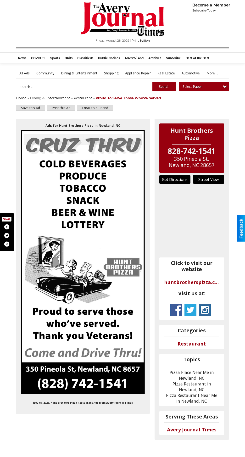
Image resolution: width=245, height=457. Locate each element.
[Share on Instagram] (7, 244)
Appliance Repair (138, 73)
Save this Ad (30, 108)
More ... (212, 73)
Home (21, 98)
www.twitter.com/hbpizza (190, 310)
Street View (208, 179)
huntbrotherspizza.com (192, 282)
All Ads (24, 73)
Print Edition (141, 40)
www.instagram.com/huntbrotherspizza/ (205, 310)
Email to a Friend (95, 108)
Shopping (111, 73)
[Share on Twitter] (7, 235)
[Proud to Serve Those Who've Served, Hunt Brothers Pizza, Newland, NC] (83, 262)
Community (45, 73)
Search (164, 86)
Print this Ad (61, 108)
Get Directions (175, 179)
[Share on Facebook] (7, 226)
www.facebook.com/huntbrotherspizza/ (176, 310)
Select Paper (192, 86)
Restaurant (83, 98)
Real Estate (166, 73)
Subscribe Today (204, 10)
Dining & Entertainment (79, 73)
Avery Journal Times (192, 430)
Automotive (191, 73)
